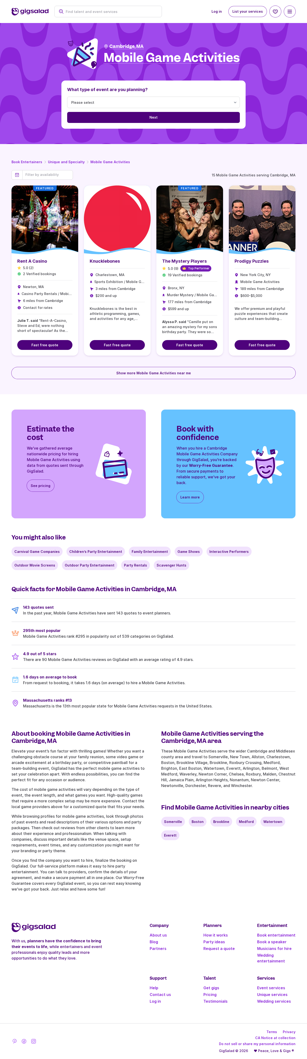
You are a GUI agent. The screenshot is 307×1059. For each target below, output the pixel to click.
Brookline (221, 822)
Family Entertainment (150, 552)
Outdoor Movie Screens (34, 565)
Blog (154, 941)
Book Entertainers (27, 162)
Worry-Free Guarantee (211, 465)
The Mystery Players (184, 261)
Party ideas (214, 941)
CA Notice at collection (275, 1038)
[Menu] (289, 11)
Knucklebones (105, 261)
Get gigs (211, 987)
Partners (158, 948)
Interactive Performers (229, 552)
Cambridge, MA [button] (126, 46)
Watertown (272, 822)
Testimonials (215, 1001)
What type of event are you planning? (107, 89)
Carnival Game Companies (37, 552)
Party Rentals (135, 565)
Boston (198, 822)
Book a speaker (272, 941)
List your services (247, 11)
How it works (215, 935)
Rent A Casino (32, 261)
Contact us (160, 994)
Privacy (289, 1032)
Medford (246, 822)
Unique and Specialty (66, 162)
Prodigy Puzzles (252, 261)
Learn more (190, 497)
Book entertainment (276, 935)
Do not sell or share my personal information (257, 1044)
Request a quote (219, 948)
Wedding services (274, 1001)
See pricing (40, 486)
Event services (271, 987)
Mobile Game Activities (110, 162)
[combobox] (111, 11)
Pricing (210, 994)
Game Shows (188, 552)
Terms (271, 1032)
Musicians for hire (274, 948)
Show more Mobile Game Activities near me (153, 373)
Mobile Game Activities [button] (172, 58)
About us (158, 935)
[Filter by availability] (48, 174)
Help (154, 987)
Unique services (272, 994)
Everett (170, 835)
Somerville (173, 822)
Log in (217, 11)
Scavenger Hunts (171, 565)
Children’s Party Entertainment (95, 552)
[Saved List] (275, 11)
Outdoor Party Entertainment (89, 565)
